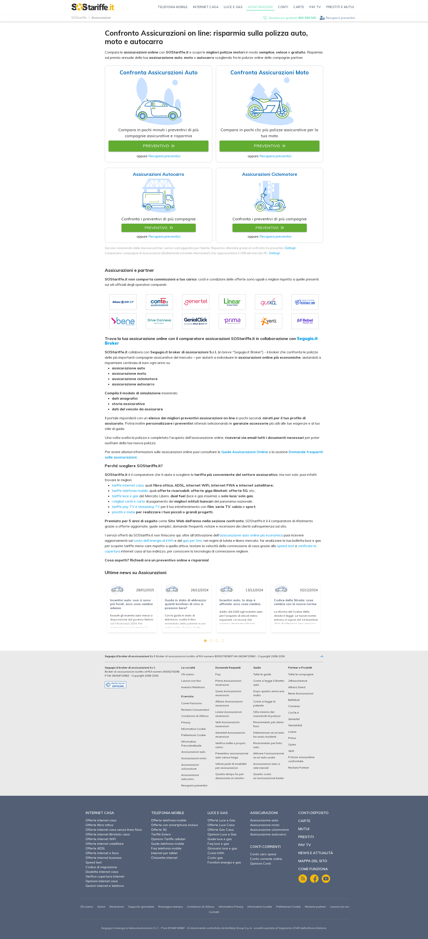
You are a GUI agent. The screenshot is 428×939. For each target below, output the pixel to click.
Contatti (214, 912)
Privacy (185, 722)
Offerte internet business (104, 858)
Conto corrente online (266, 859)
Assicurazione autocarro (268, 834)
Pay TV (304, 845)
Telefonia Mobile (167, 812)
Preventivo (156, 145)
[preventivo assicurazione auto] (158, 102)
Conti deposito (313, 812)
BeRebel (294, 700)
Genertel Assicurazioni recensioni (230, 734)
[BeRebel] (305, 321)
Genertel (294, 719)
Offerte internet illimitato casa (108, 834)
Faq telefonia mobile (166, 848)
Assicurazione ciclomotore (269, 830)
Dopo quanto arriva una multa (268, 693)
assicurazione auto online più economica (251, 535)
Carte (304, 820)
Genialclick (295, 725)
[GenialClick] (195, 321)
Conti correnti (265, 846)
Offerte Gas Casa (221, 830)
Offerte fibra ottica (99, 825)
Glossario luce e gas (222, 848)
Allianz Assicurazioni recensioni (229, 703)
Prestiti (306, 837)
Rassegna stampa (170, 906)
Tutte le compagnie (300, 674)
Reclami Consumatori (195, 709)
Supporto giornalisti (141, 906)
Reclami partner (315, 906)
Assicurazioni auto (193, 751)
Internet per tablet (164, 853)
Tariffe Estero (161, 834)
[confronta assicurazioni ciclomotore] (270, 197)
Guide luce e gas (220, 839)
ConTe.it (293, 712)
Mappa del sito (312, 861)
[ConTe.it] (159, 302)
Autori (101, 906)
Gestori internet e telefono (105, 886)
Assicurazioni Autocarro (158, 174)
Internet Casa (100, 812)
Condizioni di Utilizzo (195, 716)
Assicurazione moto (265, 825)
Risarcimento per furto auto (267, 745)
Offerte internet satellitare (105, 844)
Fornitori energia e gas (224, 862)
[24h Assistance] (305, 302)
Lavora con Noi (191, 680)
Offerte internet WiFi (101, 839)
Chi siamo (187, 674)
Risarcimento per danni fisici (268, 724)
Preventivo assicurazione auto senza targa (231, 755)
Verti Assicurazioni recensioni (227, 724)
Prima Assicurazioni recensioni (228, 682)
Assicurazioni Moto (269, 72)
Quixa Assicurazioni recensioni (228, 693)
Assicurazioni (264, 812)
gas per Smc (193, 540)
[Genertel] (195, 302)
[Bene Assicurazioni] (123, 321)
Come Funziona (191, 703)
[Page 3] (217, 640)
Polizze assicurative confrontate (301, 759)
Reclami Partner (298, 767)
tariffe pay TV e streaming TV (136, 506)
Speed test (94, 862)
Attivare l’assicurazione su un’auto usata (268, 755)
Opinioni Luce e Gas (222, 834)
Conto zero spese (263, 854)
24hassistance (297, 680)
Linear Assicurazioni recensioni (228, 714)
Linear (292, 731)
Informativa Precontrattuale (191, 743)
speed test (285, 546)
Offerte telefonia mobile (168, 820)
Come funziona (313, 869)
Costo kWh (216, 853)
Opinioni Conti (260, 863)
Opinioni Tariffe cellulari (168, 839)
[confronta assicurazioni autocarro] (158, 197)
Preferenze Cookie (193, 735)
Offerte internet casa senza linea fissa (114, 830)
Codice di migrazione (101, 867)
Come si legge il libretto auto (268, 682)
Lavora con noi (339, 906)
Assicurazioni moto (193, 758)
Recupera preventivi (340, 17)
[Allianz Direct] (123, 302)
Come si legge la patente (264, 703)
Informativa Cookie (193, 728)
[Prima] (232, 321)
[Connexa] (159, 321)
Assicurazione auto (264, 820)
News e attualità (315, 853)
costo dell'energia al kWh (154, 540)
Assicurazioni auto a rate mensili (266, 765)
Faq (217, 674)
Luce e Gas (218, 812)
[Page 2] (211, 640)
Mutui (303, 828)
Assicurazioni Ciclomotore (269, 174)
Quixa (292, 744)
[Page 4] (222, 640)
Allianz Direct (296, 687)
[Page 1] (205, 640)
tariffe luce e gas (125, 496)
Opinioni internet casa (102, 881)
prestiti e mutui (123, 512)
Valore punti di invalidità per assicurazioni (231, 765)
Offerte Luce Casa (221, 825)
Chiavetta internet (164, 858)
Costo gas (215, 858)
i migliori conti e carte (128, 501)
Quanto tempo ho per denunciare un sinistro (229, 776)
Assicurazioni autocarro (190, 777)
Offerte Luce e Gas (221, 820)
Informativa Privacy (231, 906)
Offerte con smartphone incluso (174, 825)
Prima (292, 738)
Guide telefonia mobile (167, 844)
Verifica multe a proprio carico (230, 745)
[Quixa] (268, 302)
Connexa (294, 706)
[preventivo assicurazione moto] (269, 102)
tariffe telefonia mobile (130, 490)
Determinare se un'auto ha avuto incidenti (268, 734)
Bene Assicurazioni (300, 693)
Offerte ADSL (95, 848)
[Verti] (268, 321)
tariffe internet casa (128, 485)
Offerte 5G (159, 830)
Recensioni (116, 906)
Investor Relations (193, 687)
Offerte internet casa (101, 820)
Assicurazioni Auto (159, 72)
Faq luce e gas (218, 844)
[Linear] (232, 302)
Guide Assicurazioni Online (244, 452)
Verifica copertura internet (105, 876)
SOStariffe (79, 18)
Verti (291, 751)
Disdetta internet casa (102, 872)
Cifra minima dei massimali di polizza (266, 714)
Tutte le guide (262, 674)
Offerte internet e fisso (102, 853)
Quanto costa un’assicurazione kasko (268, 776)
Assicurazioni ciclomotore (190, 766)
